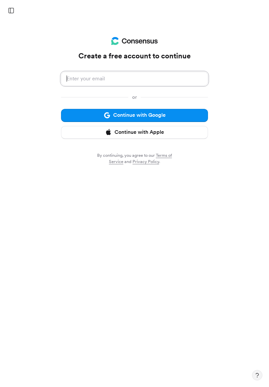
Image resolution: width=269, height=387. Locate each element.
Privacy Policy (146, 161)
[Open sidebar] (11, 10)
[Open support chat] (257, 375)
